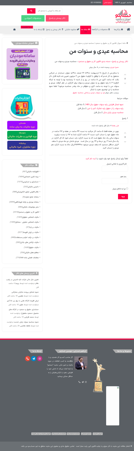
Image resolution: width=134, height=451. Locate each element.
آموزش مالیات (97, 434)
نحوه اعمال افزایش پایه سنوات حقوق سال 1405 (104, 104)
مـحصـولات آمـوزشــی (33, 18)
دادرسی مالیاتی (33, 186)
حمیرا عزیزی (114, 67)
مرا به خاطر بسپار (119, 189)
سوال (119, 43)
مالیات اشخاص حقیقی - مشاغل (27, 222)
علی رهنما (115, 125)
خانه (124, 43)
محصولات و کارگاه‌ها (100, 29)
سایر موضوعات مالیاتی (31, 207)
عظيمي (20, 296)
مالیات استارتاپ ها (73, 434)
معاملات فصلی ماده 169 (29, 257)
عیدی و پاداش (89, 93)
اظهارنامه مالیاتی (33, 171)
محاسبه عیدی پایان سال (113, 112)
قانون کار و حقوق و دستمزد (105, 43)
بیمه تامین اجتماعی (31, 176)
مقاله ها (84, 29)
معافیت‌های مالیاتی (32, 252)
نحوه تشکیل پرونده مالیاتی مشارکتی (25, 292)
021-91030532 (96, 2)
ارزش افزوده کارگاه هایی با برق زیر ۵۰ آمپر (23, 301)
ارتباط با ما (38, 29)
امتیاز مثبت (125, 73)
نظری (21, 304)
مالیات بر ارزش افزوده (31, 232)
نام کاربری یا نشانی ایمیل (117, 164)
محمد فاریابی (29, 317)
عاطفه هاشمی (25, 326)
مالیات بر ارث (34, 227)
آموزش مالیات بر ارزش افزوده (41, 434)
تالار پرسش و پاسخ (54, 29)
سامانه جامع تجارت (32, 197)
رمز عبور (123, 176)
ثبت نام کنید (91, 158)
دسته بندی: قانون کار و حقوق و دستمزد (94, 61)
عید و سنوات (100, 93)
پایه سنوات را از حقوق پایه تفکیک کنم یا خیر (105, 108)
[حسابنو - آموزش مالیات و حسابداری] (123, 16)
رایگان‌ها (117, 29)
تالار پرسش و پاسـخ (57, 18)
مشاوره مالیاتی (71, 29)
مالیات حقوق (34, 247)
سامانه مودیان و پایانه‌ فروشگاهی (27, 202)
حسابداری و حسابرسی (31, 181)
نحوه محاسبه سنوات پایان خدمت (26, 322)
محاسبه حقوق (78, 93)
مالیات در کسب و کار (58, 434)
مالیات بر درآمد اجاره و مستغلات (27, 237)
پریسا (17, 283)
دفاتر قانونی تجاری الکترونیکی (28, 192)
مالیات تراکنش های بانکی (29, 242)
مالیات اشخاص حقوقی (30, 217)
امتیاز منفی (125, 84)
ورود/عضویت (27, 27)
